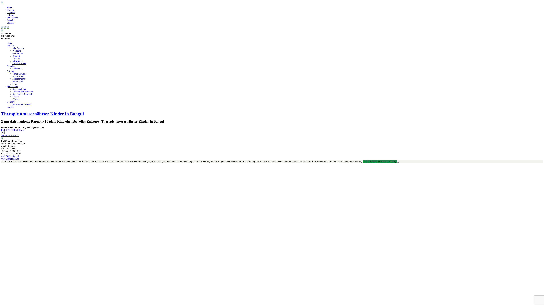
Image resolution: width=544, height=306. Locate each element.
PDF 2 (11, 130)
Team (14, 84)
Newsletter (17, 68)
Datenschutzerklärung (387, 162)
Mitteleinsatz (18, 76)
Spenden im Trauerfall (22, 94)
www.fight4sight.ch (10, 159)
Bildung (16, 56)
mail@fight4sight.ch (10, 156)
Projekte (10, 10)
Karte (21, 130)
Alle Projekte (18, 48)
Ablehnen (372, 162)
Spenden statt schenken (22, 91)
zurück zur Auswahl (10, 135)
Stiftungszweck (19, 74)
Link (16, 130)
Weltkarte (16, 51)
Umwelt (16, 58)
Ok (365, 162)
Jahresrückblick (19, 63)
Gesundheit (17, 53)
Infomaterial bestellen (22, 104)
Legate (15, 96)
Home (9, 7)
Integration (17, 61)
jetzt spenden (12, 17)
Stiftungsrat (17, 81)
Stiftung (10, 15)
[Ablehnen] (398, 162)
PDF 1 (4, 130)
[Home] (2, 30)
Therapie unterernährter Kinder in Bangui (42, 113)
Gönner (15, 99)
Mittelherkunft (18, 79)
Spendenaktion (19, 89)
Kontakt (10, 20)
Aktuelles (11, 12)
